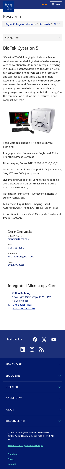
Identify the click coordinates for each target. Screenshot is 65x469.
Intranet (12, 463)
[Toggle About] (59, 409)
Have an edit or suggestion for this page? (25, 445)
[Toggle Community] (59, 398)
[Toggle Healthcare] (59, 364)
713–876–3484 (16, 265)
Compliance (13, 454)
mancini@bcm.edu (18, 239)
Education (13, 375)
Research (44, 24)
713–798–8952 (16, 247)
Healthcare (13, 364)
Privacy (11, 459)
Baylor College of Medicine (20, 24)
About (10, 409)
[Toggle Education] (59, 375)
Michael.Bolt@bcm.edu (21, 256)
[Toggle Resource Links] (59, 421)
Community (13, 398)
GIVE (44, 4)
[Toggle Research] (59, 387)
